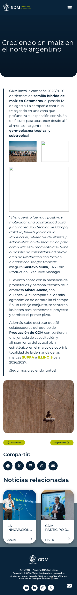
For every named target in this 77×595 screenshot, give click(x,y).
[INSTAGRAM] (43, 588)
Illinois (45, 357)
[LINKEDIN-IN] (34, 588)
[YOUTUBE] (26, 588)
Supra (28, 357)
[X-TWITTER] (51, 588)
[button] (69, 7)
